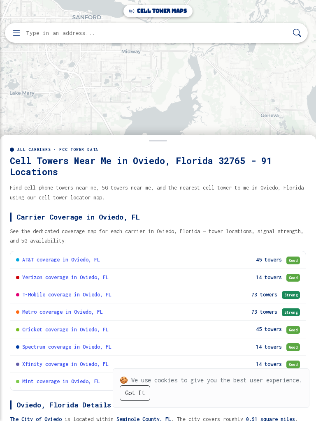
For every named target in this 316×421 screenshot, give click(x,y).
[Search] (297, 33)
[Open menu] (16, 33)
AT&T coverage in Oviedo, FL (61, 260)
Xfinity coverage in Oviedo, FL (65, 364)
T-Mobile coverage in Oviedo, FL (67, 294)
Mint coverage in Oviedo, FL (61, 381)
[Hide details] (158, 140)
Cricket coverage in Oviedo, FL (65, 329)
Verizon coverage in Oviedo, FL (65, 277)
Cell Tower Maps (161, 11)
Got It (135, 392)
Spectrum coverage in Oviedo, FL (67, 347)
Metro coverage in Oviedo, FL (62, 312)
